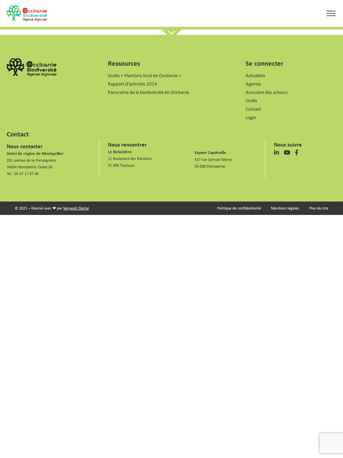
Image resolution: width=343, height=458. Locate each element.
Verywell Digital (76, 208)
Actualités (255, 75)
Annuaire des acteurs (267, 92)
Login (251, 117)
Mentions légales (285, 208)
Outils (251, 100)
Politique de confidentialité (239, 208)
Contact (253, 109)
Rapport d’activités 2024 (132, 84)
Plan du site (318, 208)
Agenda (253, 84)
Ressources (124, 63)
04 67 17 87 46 (26, 173)
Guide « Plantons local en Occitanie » (144, 75)
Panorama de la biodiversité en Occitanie (148, 92)
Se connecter (264, 63)
